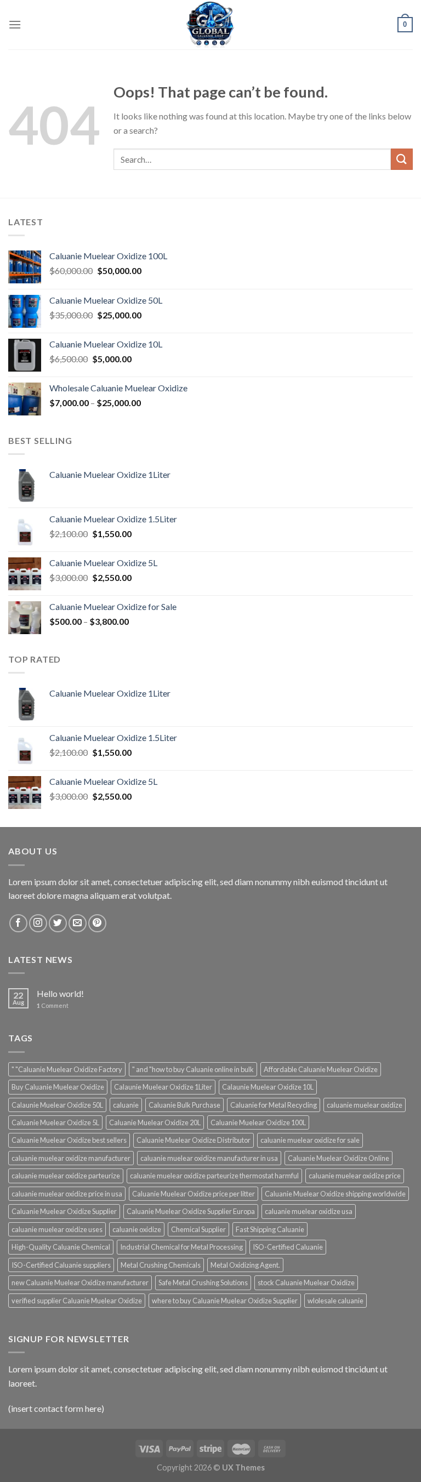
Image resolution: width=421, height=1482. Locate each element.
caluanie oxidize (136, 1229)
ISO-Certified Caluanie (288, 1246)
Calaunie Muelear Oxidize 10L (268, 1086)
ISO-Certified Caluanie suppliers (61, 1265)
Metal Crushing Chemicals (161, 1265)
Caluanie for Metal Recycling (273, 1105)
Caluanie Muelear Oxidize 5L (55, 1122)
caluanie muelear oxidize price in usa (67, 1193)
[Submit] (402, 159)
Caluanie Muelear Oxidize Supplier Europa (191, 1211)
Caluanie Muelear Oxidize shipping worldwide (335, 1193)
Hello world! (60, 993)
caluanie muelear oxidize (364, 1105)
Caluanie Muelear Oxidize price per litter (193, 1193)
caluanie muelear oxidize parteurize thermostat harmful (214, 1175)
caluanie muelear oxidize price (355, 1175)
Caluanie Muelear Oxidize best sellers (69, 1140)
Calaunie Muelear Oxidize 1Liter (163, 1086)
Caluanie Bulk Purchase (184, 1105)
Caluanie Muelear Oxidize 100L (258, 1122)
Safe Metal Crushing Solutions (203, 1282)
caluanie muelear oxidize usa (308, 1211)
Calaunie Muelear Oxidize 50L (57, 1105)
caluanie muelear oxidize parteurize (66, 1175)
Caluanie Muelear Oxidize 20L (155, 1122)
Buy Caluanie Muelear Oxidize (58, 1086)
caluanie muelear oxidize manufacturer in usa (209, 1158)
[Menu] (14, 24)
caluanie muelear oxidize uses (57, 1229)
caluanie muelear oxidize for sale (310, 1140)
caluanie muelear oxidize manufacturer (71, 1158)
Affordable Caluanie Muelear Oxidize (321, 1069)
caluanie (126, 1105)
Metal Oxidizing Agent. (245, 1265)
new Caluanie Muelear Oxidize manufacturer (80, 1282)
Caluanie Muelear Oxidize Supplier (64, 1211)
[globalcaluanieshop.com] (210, 24)
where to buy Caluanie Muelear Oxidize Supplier (225, 1300)
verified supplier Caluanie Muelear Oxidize (77, 1300)
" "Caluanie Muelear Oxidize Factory (67, 1069)
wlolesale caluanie (335, 1300)
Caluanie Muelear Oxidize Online (338, 1158)
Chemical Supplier (198, 1229)
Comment (53, 1005)
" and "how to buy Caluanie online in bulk (193, 1069)
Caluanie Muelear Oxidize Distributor (193, 1140)
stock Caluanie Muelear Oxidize (306, 1282)
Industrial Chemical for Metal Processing (181, 1246)
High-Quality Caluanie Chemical (61, 1246)
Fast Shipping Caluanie (270, 1229)
